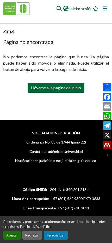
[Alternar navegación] (105, 9)
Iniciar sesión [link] (80, 8)
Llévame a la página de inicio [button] (56, 87)
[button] (59, 8)
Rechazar (32, 235)
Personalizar (56, 235)
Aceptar (12, 235)
